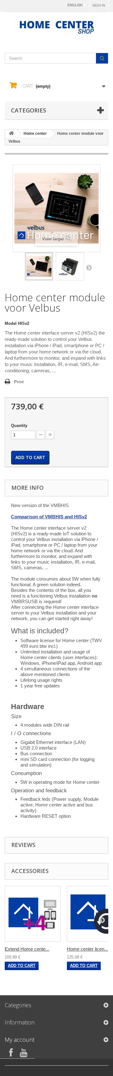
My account (20, 1039)
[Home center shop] (56, 27)
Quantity (19, 425)
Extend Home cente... (27, 949)
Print (19, 382)
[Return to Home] (11, 134)
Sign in (98, 5)
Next (89, 267)
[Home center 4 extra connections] (33, 914)
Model (11, 323)
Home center (35, 133)
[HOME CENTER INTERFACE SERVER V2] (39, 266)
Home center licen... (87, 949)
